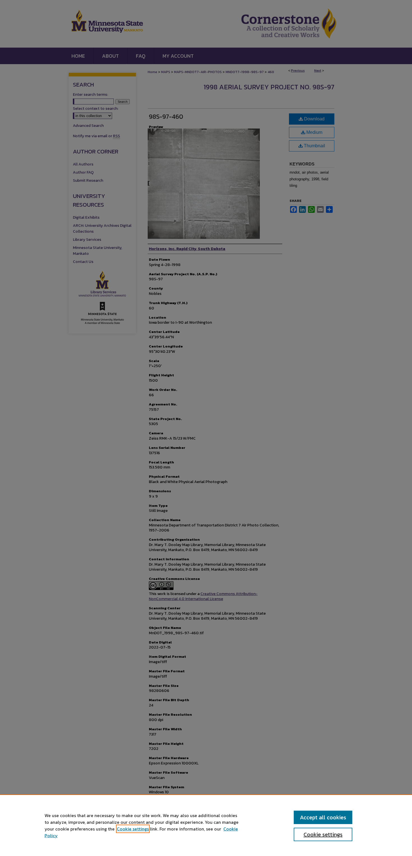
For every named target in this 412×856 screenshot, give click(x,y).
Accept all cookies (323, 817)
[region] (206, 825)
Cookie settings (133, 828)
